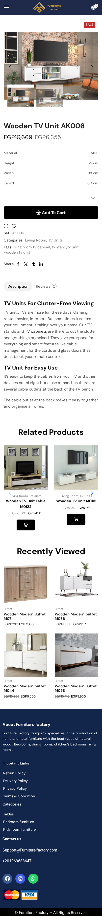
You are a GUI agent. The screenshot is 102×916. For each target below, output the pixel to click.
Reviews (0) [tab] (46, 286)
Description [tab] (17, 286)
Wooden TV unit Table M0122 (26, 504)
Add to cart (54, 212)
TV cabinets (36, 331)
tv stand (59, 247)
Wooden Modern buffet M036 (76, 616)
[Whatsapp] (33, 879)
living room (22, 247)
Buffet (8, 609)
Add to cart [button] (26, 525)
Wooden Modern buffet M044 (25, 688)
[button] (10, 67)
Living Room (35, 240)
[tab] (18, 286)
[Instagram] (20, 879)
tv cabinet (42, 247)
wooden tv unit (17, 252)
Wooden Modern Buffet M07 (25, 616)
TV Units (55, 240)
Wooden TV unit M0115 (76, 501)
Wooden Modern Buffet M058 (76, 688)
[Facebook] (7, 879)
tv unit (73, 247)
